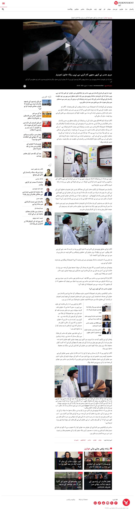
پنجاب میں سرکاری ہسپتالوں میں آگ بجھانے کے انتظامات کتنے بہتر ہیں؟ (32, 137)
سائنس (82, 9)
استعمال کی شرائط (83, 500)
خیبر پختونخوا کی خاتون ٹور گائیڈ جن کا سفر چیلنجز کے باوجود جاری (68, 484)
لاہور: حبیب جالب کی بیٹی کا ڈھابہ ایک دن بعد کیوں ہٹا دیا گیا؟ (70, 464)
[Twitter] (111, 503)
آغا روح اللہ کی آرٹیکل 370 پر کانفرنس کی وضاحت (33, 222)
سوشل (109, 9)
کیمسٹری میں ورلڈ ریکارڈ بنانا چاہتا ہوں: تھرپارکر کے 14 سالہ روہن (93, 310)
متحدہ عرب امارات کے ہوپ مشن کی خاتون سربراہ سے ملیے (93, 317)
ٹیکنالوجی (83, 440)
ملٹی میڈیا (89, 9)
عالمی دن (76, 440)
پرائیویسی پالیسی (70, 500)
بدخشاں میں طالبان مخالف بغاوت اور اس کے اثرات (34, 212)
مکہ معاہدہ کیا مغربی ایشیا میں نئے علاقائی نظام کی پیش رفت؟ (32, 193)
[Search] (3, 9)
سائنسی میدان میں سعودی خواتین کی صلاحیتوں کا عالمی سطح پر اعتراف (92, 332)
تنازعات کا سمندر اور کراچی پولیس (34, 183)
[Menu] (3, 3)
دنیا (126, 9)
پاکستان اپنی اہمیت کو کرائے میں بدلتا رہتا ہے (34, 203)
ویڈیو (100, 440)
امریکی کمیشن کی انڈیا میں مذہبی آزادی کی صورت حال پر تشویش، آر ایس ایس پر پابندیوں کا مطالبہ (32, 126)
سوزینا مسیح (108, 86)
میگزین (77, 9)
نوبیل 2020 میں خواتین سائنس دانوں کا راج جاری (93, 324)
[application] (67, 45)
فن (104, 9)
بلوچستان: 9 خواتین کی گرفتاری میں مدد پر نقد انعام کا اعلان (98, 465)
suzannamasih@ (99, 86)
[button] (67, 45)
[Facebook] (115, 503)
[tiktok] (99, 503)
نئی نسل (115, 9)
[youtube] (103, 503)
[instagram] (107, 503)
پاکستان (131, 9)
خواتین (121, 9)
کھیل (100, 9)
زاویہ (95, 9)
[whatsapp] (95, 503)
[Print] (24, 86)
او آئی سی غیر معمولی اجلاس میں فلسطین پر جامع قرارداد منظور (32, 115)
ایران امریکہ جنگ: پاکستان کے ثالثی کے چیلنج (33, 173)
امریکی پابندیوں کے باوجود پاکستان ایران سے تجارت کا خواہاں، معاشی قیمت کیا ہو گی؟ (32, 105)
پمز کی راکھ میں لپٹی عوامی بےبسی (32, 154)
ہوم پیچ (110, 18)
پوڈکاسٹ (70, 9)
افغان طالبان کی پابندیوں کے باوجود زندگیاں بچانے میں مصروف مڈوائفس (99, 484)
